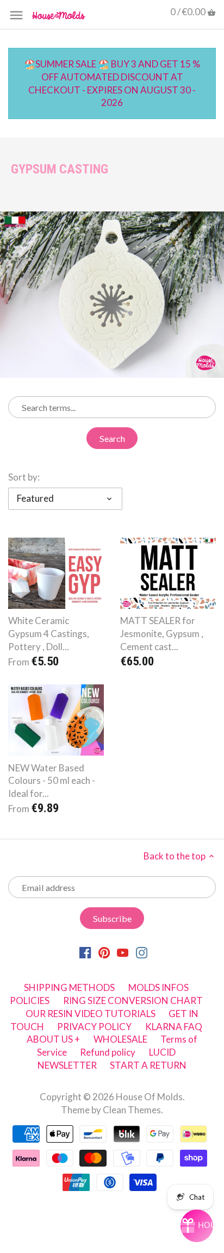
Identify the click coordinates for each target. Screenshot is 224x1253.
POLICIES (29, 1000)
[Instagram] (141, 951)
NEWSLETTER (67, 1065)
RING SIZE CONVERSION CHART (133, 1000)
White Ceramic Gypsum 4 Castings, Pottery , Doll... (48, 633)
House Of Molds (149, 1096)
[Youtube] (122, 951)
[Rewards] (197, 1226)
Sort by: (24, 477)
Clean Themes (132, 1109)
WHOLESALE (120, 1039)
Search (112, 438)
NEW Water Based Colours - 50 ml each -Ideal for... (51, 781)
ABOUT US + (53, 1039)
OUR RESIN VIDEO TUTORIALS (90, 1013)
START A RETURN (148, 1065)
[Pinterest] (104, 951)
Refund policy (107, 1052)
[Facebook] (85, 951)
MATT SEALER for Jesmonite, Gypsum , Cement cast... (161, 633)
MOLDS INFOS (158, 987)
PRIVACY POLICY (94, 1026)
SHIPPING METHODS (69, 987)
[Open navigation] (16, 15)
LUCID (162, 1052)
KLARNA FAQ (173, 1026)
